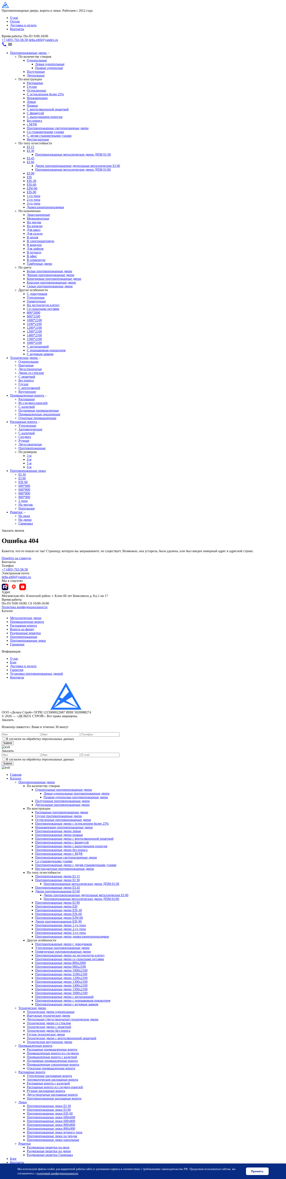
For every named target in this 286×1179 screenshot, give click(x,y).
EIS (29, 177)
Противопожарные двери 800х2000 (60, 963)
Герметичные (36, 301)
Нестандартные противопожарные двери (64, 868)
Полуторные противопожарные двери (62, 801)
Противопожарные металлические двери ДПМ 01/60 (73, 169)
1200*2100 (34, 327)
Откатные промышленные (37, 418)
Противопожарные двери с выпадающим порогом (71, 846)
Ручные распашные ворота (46, 1091)
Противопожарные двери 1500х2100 (61, 989)
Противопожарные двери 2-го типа (60, 929)
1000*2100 (34, 320)
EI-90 (30, 173)
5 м (29, 463)
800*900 (24, 497)
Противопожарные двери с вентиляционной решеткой (74, 838)
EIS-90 (31, 192)
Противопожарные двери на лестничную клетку (70, 955)
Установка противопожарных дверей (36, 673)
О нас (14, 17)
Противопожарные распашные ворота (54, 1098)
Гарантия (16, 670)
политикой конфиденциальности (57, 1173)
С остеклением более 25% (45, 94)
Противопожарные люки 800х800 (51, 1125)
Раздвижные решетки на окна (48, 1147)
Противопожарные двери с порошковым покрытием (72, 1000)
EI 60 (30, 162)
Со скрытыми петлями (43, 309)
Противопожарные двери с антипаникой (64, 997)
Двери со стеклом (31, 373)
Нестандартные (38, 139)
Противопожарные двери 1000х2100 (61, 970)
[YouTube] (22, 587)
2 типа (23, 501)
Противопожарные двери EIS (56, 906)
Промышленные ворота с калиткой (52, 1057)
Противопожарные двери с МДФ (59, 853)
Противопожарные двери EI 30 (57, 880)
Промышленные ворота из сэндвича (53, 1053)
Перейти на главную (16, 558)
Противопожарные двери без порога (61, 850)
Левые (31, 102)
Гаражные (17, 644)
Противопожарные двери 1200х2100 (61, 978)
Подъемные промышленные (38, 410)
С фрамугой (35, 113)
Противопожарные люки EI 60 (49, 1109)
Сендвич (24, 437)
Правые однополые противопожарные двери (76, 797)
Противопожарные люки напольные (53, 1140)
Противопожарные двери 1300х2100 (61, 981)
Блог (13, 662)
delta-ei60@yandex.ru (43, 40)
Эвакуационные (38, 214)
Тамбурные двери (39, 263)
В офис (32, 256)
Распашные (35, 83)
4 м (29, 459)
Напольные (26, 508)
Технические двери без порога (48, 1030)
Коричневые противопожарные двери (54, 278)
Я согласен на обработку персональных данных (40, 739)
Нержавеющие (37, 98)
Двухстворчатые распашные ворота (52, 1094)
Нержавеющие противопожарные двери (64, 827)
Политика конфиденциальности (25, 607)
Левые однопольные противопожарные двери (77, 793)
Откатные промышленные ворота (51, 1068)
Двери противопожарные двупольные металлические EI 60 (77, 166)
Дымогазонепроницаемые (45, 207)
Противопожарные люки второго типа (54, 1132)
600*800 (24, 489)
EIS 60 (23, 482)
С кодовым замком (40, 354)
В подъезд (34, 252)
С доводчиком (37, 294)
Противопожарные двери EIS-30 (58, 910)
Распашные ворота (24, 422)
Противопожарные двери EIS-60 (58, 914)
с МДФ (32, 124)
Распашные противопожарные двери (61, 812)
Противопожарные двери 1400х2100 (61, 985)
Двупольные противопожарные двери (62, 804)
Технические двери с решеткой (49, 1027)
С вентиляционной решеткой (48, 109)
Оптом (15, 21)
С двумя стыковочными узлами (49, 135)
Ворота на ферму (22, 629)
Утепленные (36, 297)
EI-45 (30, 158)
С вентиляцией (29, 388)
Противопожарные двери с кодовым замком (66, 1004)
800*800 (24, 493)
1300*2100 (34, 331)
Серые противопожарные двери (50, 286)
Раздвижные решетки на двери (49, 1151)
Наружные (26, 365)
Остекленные (36, 90)
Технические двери (24, 358)
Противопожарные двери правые (59, 835)
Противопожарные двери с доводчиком (63, 944)
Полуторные (36, 71)
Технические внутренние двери (49, 1042)
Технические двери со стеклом (49, 1023)
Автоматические (30, 429)
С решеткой (26, 376)
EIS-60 (31, 184)
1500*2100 (34, 339)
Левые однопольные (49, 64)
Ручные (23, 440)
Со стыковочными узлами (45, 132)
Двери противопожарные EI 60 (57, 891)
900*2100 (33, 316)
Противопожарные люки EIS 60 (50, 1113)
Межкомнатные (38, 218)
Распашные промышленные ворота (52, 1049)
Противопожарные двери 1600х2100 (61, 993)
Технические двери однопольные (51, 1012)
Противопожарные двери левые (58, 831)
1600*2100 (34, 342)
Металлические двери (25, 618)
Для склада (35, 233)
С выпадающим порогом (44, 117)
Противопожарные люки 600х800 (51, 1121)
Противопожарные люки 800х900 (51, 1128)
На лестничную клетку (43, 305)
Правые (32, 105)
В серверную (36, 260)
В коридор (34, 245)
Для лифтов (35, 248)
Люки (22, 1102)
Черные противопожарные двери (50, 275)
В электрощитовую (40, 241)
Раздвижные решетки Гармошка (50, 1155)
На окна (24, 516)
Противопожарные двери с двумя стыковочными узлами (75, 865)
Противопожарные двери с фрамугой (62, 842)
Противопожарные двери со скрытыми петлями (69, 959)
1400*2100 (34, 335)
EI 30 (30, 150)
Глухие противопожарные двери (58, 816)
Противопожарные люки (28, 470)
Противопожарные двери (28, 53)
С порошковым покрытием (46, 350)
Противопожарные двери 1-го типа (60, 925)
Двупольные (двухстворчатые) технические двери (62, 1019)
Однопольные (37, 60)
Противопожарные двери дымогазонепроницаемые (72, 936)
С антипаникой (38, 346)
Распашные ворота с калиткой (48, 1083)
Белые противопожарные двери (49, 271)
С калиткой (26, 406)
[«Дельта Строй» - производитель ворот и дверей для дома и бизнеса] (22, 7)
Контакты (17, 29)
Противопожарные (32, 448)
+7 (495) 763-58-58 (15, 40)
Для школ (33, 230)
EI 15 (30, 147)
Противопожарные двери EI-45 (57, 887)
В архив (32, 237)
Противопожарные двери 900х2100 (60, 966)
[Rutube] (5, 587)
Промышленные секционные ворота (53, 1064)
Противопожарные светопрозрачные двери (58, 128)
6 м (29, 467)
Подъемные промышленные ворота (52, 1061)
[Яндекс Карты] (13, 587)
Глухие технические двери (46, 1034)
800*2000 (33, 312)
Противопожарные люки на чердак (52, 1136)
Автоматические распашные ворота (52, 1079)
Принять (257, 1171)
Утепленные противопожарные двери (62, 948)
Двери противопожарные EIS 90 (58, 921)
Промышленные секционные (39, 414)
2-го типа (33, 199)
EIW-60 (32, 188)
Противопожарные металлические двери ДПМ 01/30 (73, 154)
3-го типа (33, 203)
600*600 (24, 486)
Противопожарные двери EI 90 (57, 902)
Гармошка (25, 523)
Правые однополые (49, 68)
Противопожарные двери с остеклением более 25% (72, 823)
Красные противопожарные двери (51, 282)
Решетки (16, 512)
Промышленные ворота (27, 395)
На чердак (34, 222)
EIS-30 (31, 181)
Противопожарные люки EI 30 (49, 1106)
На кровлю (35, 226)
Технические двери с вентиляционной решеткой (61, 1038)
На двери (25, 519)
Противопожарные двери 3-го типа (60, 932)
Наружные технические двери (48, 1015)
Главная (15, 774)
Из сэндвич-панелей (33, 403)
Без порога (34, 120)
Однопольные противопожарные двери (63, 789)
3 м (29, 455)
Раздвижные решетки (25, 633)
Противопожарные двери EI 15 (57, 876)
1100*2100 (34, 324)
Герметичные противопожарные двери (63, 951)
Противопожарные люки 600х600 (51, 1117)
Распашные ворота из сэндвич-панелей (55, 1087)
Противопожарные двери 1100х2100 (61, 974)
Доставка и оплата (23, 25)
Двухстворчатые (30, 369)
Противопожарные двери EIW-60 (59, 917)
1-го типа (33, 196)
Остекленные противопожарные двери (63, 820)
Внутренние (27, 391)
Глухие (32, 86)
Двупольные (36, 75)
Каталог (16, 778)
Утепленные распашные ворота (49, 1076)
